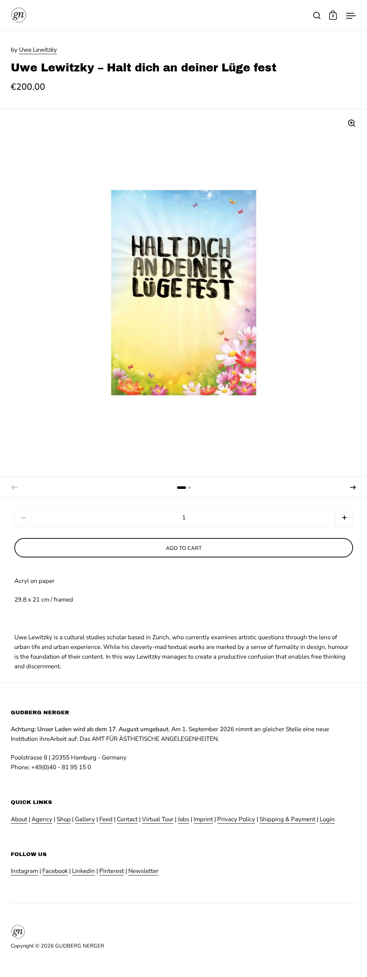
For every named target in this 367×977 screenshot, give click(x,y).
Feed (106, 819)
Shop (64, 819)
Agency (42, 819)
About (19, 819)
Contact (127, 819)
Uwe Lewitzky (38, 50)
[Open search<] (317, 15)
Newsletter (143, 871)
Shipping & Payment (287, 819)
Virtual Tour (157, 819)
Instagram (24, 871)
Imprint (203, 819)
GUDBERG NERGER (79, 945)
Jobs (183, 819)
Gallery (85, 819)
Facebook (55, 871)
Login (327, 819)
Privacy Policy (236, 819)
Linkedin (83, 871)
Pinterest (111, 871)
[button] (353, 487)
